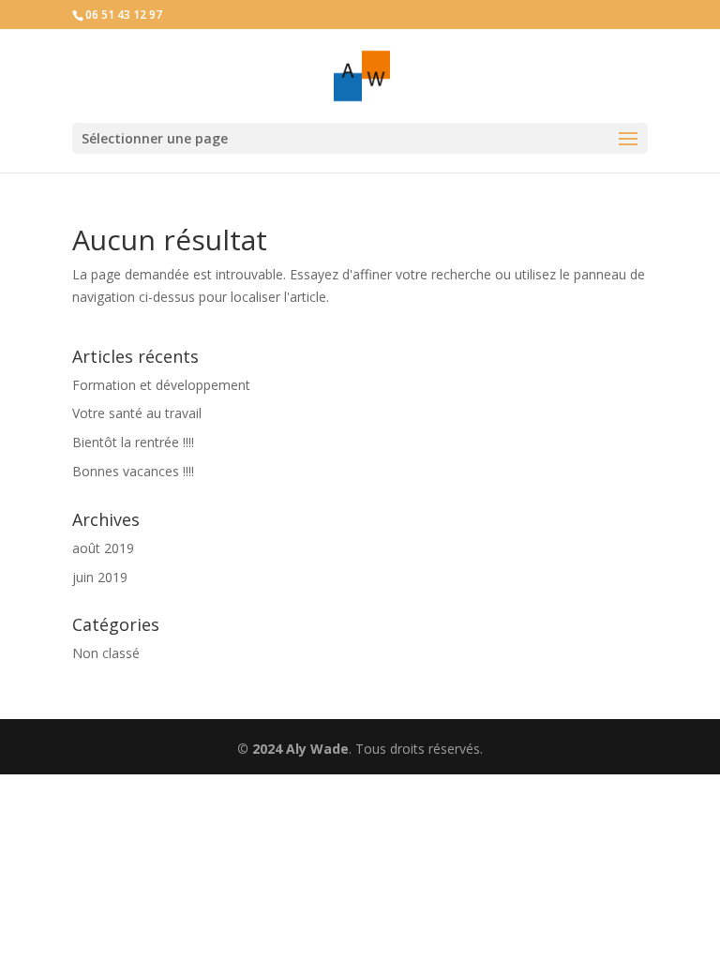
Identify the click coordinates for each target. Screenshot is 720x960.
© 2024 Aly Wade (293, 749)
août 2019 (103, 548)
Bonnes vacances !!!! (133, 471)
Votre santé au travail (137, 413)
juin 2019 (100, 577)
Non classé (106, 653)
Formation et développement (161, 385)
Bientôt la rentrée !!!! (133, 442)
